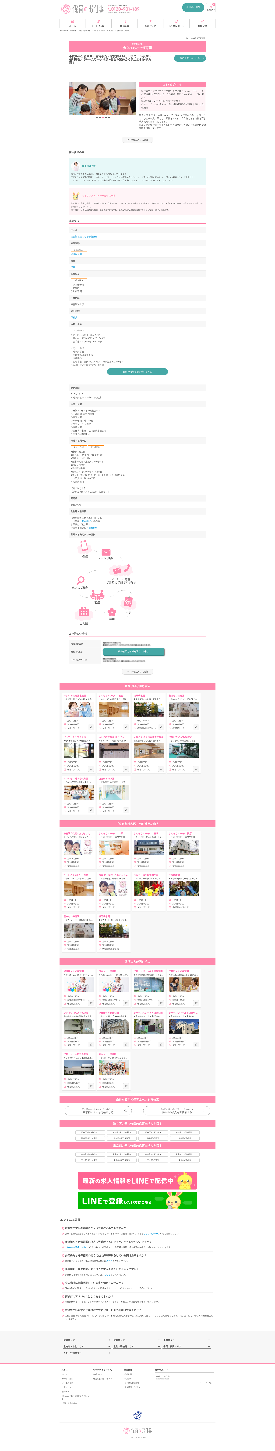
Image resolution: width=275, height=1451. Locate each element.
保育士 (74, 267)
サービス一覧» (206, 1383)
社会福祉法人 (79, 250)
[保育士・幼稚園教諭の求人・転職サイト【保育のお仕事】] (82, 9)
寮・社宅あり (96, 447)
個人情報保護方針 (132, 1383)
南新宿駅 (92, 527)
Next (133, 98)
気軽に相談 (194, 7)
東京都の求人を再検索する (98, 1112)
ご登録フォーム (68, 1387)
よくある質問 (67, 1383)
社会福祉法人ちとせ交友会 (84, 236)
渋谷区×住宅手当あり (90, 1132)
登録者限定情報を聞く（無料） (133, 651)
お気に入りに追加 (139, 139)
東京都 (95, 30)
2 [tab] (100, 117)
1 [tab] (97, 117)
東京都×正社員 (185, 1160)
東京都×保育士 (153, 1160)
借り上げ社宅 (79, 447)
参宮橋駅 (86, 521)
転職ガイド (98, 1374)
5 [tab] (109, 117)
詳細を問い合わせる (190, 58)
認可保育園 (76, 254)
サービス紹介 (67, 1379)
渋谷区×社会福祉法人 (185, 1132)
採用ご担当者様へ (69, 1403)
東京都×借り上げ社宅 (122, 1154)
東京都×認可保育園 (122, 1160)
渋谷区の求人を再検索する (177, 1112)
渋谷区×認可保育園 (122, 1138)
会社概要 (128, 1374)
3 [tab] (103, 117)
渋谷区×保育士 (153, 1138)
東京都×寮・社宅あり (90, 1160)
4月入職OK (79, 280)
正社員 (74, 317)
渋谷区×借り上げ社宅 (122, 1132)
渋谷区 (103, 30)
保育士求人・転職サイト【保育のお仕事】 (75, 30)
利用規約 (128, 1379)
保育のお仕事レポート (102, 1379)
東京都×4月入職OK (153, 1154)
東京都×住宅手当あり (90, 1154)
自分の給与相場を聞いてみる (137, 371)
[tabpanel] (102, 98)
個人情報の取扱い (132, 1387)
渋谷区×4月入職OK (153, 1132)
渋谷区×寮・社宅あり (90, 1138)
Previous (72, 98)
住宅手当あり (79, 330)
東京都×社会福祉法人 (185, 1154)
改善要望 (66, 1391)
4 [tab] (106, 117)
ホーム (65, 1374)
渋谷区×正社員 (185, 1138)
